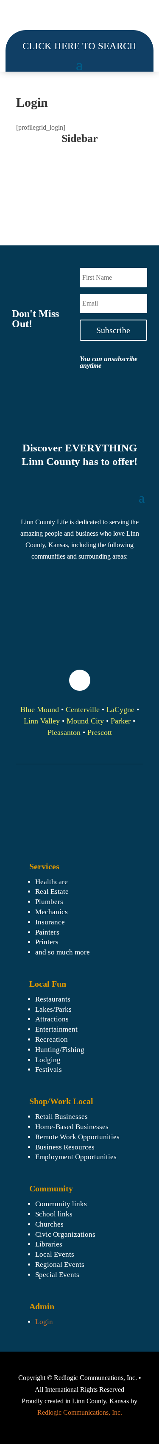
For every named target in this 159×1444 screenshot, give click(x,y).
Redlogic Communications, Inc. (79, 1412)
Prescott (99, 732)
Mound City (85, 721)
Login (44, 1322)
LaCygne (120, 709)
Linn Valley (42, 721)
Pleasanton (64, 732)
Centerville (83, 709)
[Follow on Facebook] (79, 680)
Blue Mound (39, 709)
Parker (121, 721)
